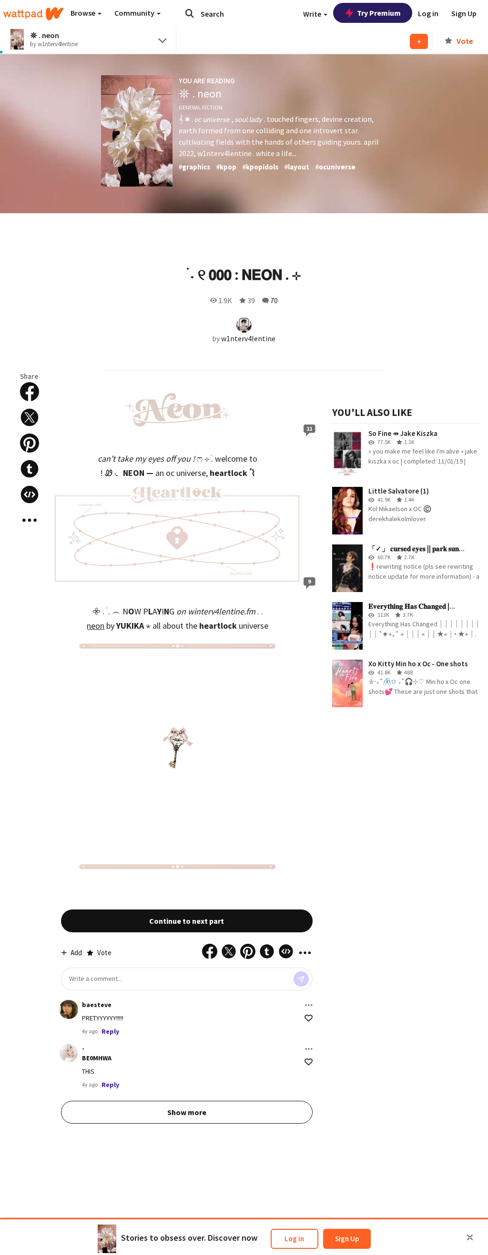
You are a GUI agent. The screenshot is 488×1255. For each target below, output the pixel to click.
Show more (186, 1112)
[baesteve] (68, 1009)
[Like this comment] (308, 1018)
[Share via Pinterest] (29, 443)
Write (313, 14)
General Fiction (201, 107)
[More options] (308, 1005)
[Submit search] (190, 13)
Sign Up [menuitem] (464, 13)
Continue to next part (186, 921)
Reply (110, 1031)
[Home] (33, 14)
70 (274, 300)
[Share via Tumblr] (29, 468)
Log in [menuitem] (428, 13)
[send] (301, 979)
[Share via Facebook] (29, 391)
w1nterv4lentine (248, 338)
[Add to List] (419, 41)
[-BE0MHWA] (68, 1053)
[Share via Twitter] (29, 417)
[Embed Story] (29, 494)
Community (135, 13)
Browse (84, 13)
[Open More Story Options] (29, 520)
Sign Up (347, 1238)
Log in (294, 1238)
